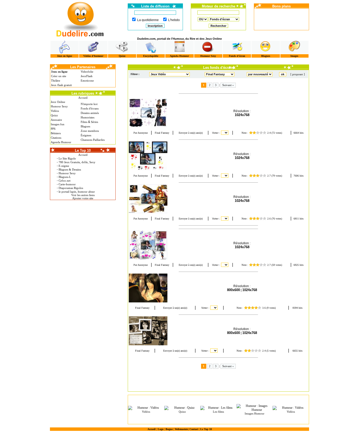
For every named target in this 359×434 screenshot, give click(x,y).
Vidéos (55, 110)
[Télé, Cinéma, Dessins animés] (151, 47)
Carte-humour (67, 184)
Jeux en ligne (64, 55)
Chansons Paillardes (93, 139)
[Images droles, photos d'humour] (294, 47)
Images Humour (254, 413)
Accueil (83, 97)
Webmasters (181, 429)
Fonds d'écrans (90, 108)
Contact (193, 429)
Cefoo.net (64, 180)
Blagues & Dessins (70, 169)
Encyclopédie (150, 55)
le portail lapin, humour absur (77, 191)
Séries (94, 121)
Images (294, 55)
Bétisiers (56, 133)
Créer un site (58, 76)
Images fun (57, 124)
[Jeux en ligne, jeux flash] (64, 47)
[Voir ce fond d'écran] (152, 112)
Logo (160, 429)
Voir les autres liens (83, 195)
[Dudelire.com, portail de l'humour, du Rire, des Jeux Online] (80, 18)
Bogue (169, 429)
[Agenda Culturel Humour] (179, 47)
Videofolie (87, 71)
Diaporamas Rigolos (71, 187)
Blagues (265, 55)
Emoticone (87, 80)
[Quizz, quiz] (122, 47)
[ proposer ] (297, 74)
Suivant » (228, 85)
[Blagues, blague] (266, 47)
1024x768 (242, 115)
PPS (53, 128)
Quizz (122, 55)
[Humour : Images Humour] (255, 408)
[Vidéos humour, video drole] (93, 47)
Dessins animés (90, 112)
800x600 (233, 290)
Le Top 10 (206, 429)
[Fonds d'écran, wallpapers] (237, 47)
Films (84, 121)
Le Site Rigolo (67, 158)
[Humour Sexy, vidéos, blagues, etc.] (208, 47)
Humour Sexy (208, 55)
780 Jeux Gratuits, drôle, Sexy (77, 162)
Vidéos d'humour (93, 55)
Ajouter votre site (82, 198)
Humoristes (87, 117)
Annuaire (56, 119)
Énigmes (86, 135)
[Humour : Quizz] (182, 408)
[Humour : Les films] (218, 408)
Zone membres (90, 130)
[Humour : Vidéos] (146, 408)
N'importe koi (89, 104)
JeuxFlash (87, 76)
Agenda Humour (179, 55)
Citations (56, 137)
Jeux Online (58, 101)
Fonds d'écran (237, 55)
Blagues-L (65, 176)
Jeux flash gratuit (61, 85)
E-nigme (64, 165)
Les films (218, 411)
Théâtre (55, 80)
